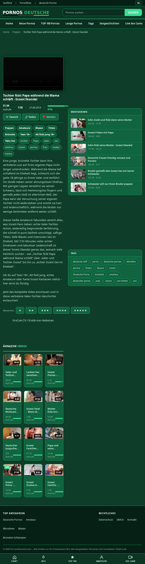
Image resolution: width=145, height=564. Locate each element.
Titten (51, 128)
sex (56, 140)
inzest (22, 147)
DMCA (120, 519)
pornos (34, 147)
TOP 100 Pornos (50, 23)
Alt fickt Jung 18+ (45, 134)
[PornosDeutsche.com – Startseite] (26, 12)
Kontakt (132, 519)
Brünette (10, 134)
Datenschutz (106, 519)
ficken (89, 268)
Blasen (39, 128)
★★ (31, 310)
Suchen (133, 12)
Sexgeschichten (109, 23)
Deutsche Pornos (12, 519)
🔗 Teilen (30, 117)
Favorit (12, 117)
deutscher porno (81, 280)
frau (45, 147)
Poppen (16, 32)
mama (8, 153)
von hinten (122, 280)
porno (95, 261)
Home (9, 23)
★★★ (45, 310)
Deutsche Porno (81, 274)
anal (98, 280)
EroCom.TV (19, 320)
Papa (36, 140)
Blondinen (9, 528)
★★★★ (61, 310)
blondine (131, 261)
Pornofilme (25, 3)
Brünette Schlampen (14, 537)
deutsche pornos (112, 261)
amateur (113, 274)
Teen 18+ (25, 134)
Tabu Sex (10, 140)
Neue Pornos (27, 23)
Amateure (24, 128)
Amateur (31, 519)
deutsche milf (80, 261)
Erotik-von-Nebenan (41, 320)
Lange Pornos (74, 23)
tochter (24, 140)
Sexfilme (7, 3)
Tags (91, 23)
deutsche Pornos (48, 3)
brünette (99, 274)
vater (46, 140)
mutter (56, 147)
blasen (100, 268)
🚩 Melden (49, 117)
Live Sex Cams (133, 23)
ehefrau (9, 147)
